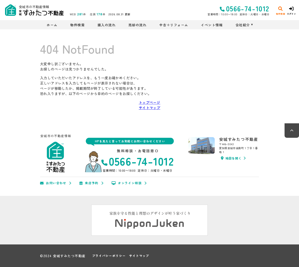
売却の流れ (137, 25)
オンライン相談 (130, 183)
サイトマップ (149, 107)
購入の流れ (107, 25)
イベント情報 (212, 25)
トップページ (149, 102)
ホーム (52, 25)
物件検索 (77, 25)
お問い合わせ (56, 183)
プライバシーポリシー (109, 255)
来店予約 (91, 183)
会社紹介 (243, 25)
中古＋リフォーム (173, 25)
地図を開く (233, 158)
